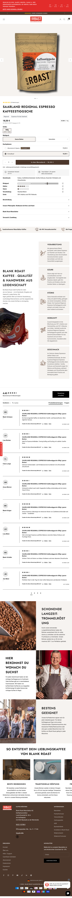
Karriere (5, 870)
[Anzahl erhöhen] (12, 162)
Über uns (5, 850)
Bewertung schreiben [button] (61, 394)
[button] (36, 102)
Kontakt (5, 847)
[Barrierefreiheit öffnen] (33, 836)
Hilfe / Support (7, 853)
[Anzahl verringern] (5, 162)
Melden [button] (46, 423)
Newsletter (57, 810)
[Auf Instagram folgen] (8, 875)
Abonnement (7, 860)
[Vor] (70, 60)
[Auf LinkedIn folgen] (26, 875)
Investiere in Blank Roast (61, 830)
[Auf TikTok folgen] (22, 875)
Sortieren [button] (6, 403)
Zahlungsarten (58, 820)
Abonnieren (51, 860)
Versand (15, 123)
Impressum (6, 866)
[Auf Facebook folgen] (4, 875)
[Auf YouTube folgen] (17, 875)
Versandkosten (58, 817)
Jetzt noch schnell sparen (12, 9)
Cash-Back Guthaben (9, 857)
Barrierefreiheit (58, 826)
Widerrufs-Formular (60, 836)
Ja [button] (42, 423)
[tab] (56, 403)
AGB (55, 823)
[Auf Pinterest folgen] (13, 875)
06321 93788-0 (20, 824)
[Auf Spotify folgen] (31, 875)
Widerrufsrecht (58, 833)
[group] (12, 393)
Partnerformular (59, 814)
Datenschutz (7, 863)
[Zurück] (2, 60)
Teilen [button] (50, 423)
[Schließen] (2, 442)
